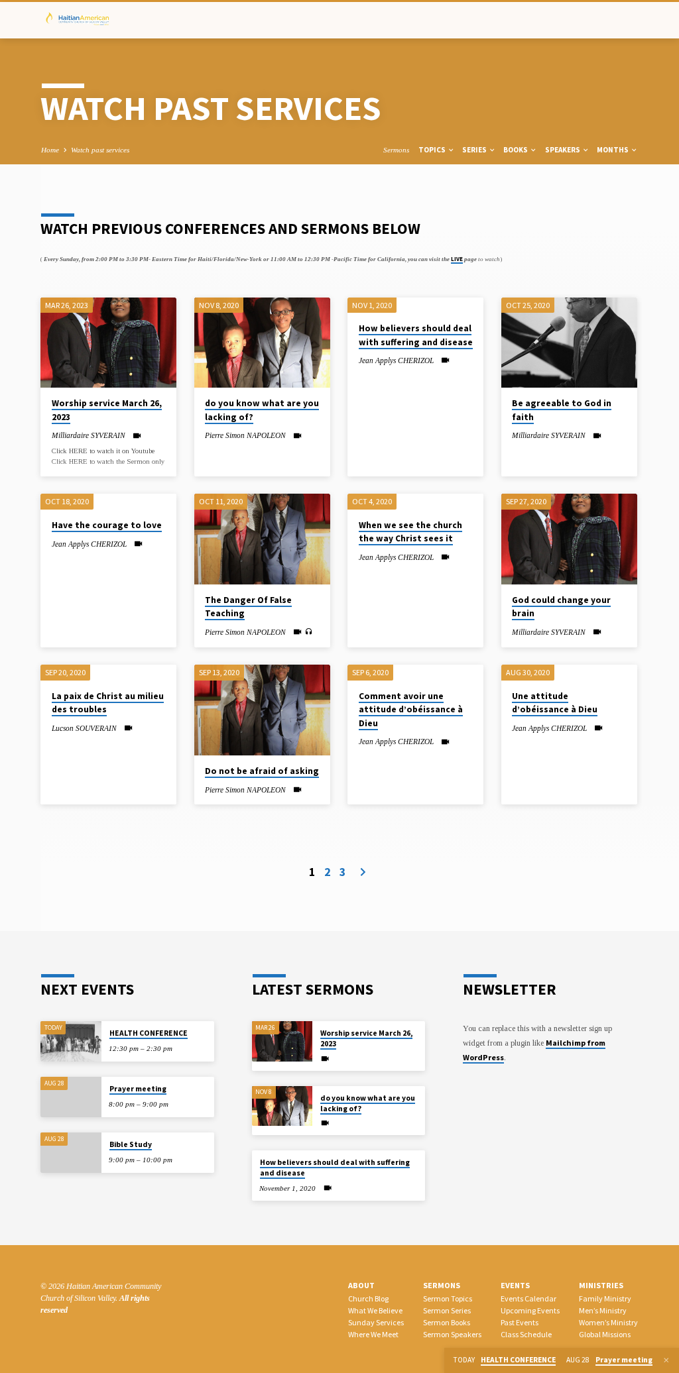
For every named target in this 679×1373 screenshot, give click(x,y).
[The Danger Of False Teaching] (262, 539)
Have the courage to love (107, 525)
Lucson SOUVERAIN (84, 728)
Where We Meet (373, 1334)
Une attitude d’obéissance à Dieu (554, 702)
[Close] (666, 1360)
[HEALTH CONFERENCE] (70, 1041)
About (361, 1285)
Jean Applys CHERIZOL (396, 360)
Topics (432, 149)
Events (515, 1285)
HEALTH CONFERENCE (148, 1033)
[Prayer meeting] (70, 1097)
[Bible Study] (70, 1152)
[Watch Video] (137, 436)
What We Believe (375, 1310)
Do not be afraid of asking (262, 771)
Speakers (563, 149)
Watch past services (100, 150)
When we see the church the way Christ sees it (410, 532)
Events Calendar (528, 1298)
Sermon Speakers (452, 1334)
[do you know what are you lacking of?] (262, 343)
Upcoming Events (530, 1310)
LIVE (457, 258)
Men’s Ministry (603, 1310)
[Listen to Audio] (308, 632)
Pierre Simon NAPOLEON (245, 435)
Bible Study (130, 1144)
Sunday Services (376, 1322)
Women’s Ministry (608, 1322)
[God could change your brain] (569, 539)
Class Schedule (526, 1334)
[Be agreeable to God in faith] (569, 343)
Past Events (519, 1322)
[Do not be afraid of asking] (262, 710)
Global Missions (605, 1334)
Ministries (601, 1285)
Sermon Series (447, 1310)
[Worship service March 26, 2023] (108, 343)
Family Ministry (605, 1298)
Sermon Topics (447, 1298)
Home (50, 150)
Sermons (396, 150)
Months (613, 149)
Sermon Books (446, 1322)
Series (475, 149)
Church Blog (368, 1298)
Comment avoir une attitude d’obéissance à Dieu (411, 709)
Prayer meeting (137, 1088)
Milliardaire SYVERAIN (88, 435)
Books (516, 149)
